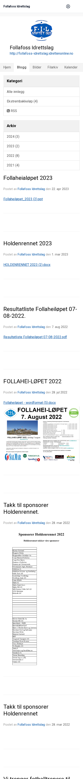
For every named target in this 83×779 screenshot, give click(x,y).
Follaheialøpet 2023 (28, 178)
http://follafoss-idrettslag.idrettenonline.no (41, 53)
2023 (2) (13, 146)
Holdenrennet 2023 (27, 243)
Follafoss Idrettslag (31, 189)
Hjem (7, 67)
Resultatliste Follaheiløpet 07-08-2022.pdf (35, 337)
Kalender (70, 67)
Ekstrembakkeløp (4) (22, 101)
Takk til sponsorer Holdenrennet (26, 710)
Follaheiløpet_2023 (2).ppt (23, 199)
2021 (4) (13, 165)
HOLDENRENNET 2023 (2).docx (26, 265)
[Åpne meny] (76, 6)
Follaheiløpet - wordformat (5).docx (29, 403)
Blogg (21, 67)
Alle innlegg (15, 92)
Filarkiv (52, 67)
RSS (13, 111)
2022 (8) (13, 156)
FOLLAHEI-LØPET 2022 (32, 381)
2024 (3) (13, 137)
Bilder (37, 67)
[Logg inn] (68, 6)
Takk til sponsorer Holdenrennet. (26, 508)
